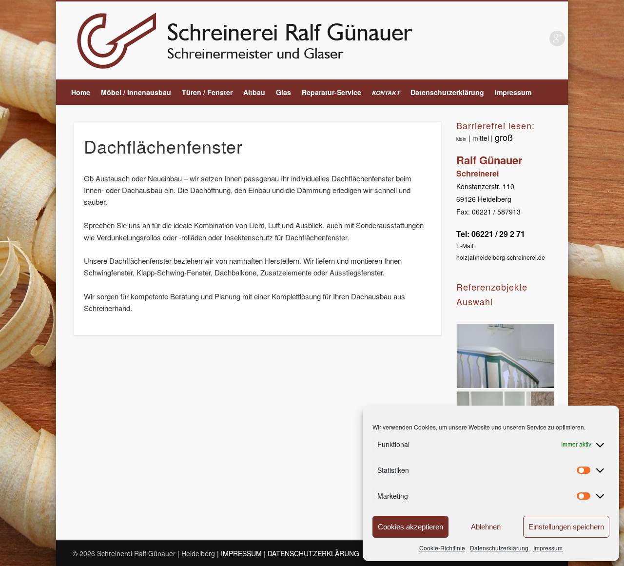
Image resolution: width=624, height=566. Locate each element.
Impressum (548, 548)
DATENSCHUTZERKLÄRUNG (313, 553)
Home (80, 92)
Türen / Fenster (207, 92)
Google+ (557, 38)
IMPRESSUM (241, 553)
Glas (283, 92)
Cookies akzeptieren (410, 527)
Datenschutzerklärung (499, 548)
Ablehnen (486, 527)
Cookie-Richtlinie (442, 548)
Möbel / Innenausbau (136, 92)
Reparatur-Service (331, 92)
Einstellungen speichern (566, 527)
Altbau (254, 92)
